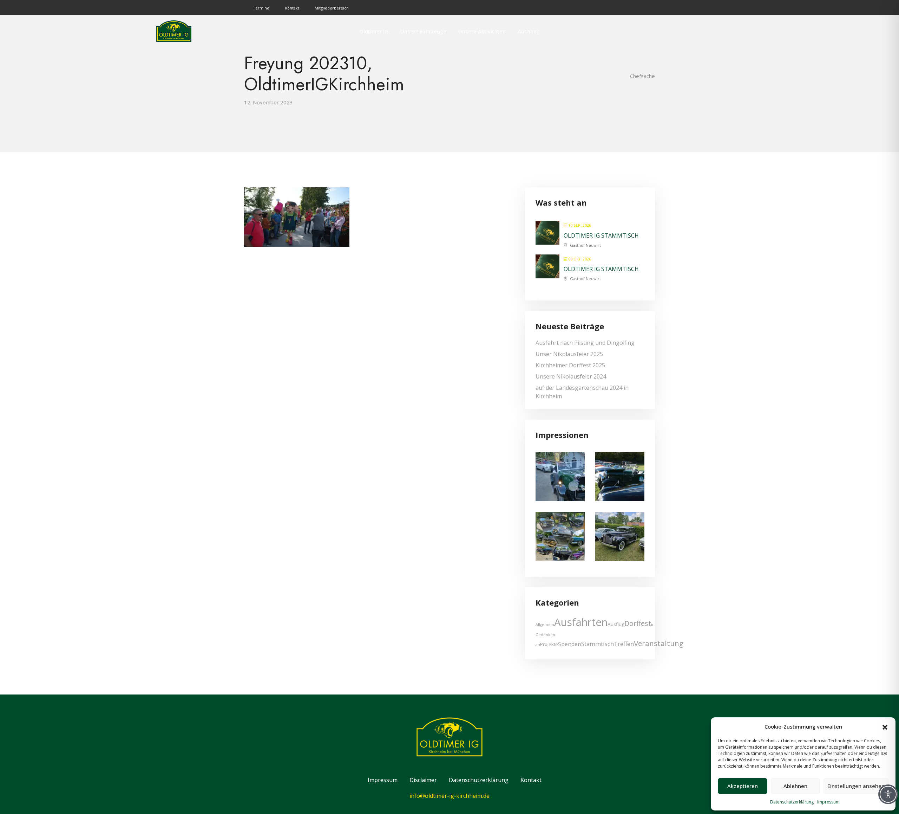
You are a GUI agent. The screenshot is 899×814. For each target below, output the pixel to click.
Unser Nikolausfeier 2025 (569, 354)
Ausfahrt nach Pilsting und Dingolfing (585, 343)
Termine (261, 8)
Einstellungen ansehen (856, 785)
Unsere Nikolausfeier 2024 (571, 376)
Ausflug (616, 624)
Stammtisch (597, 644)
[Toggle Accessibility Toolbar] (888, 794)
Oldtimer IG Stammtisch (601, 235)
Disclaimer (423, 780)
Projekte (549, 644)
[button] (884, 726)
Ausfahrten (581, 622)
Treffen (624, 644)
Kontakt (292, 8)
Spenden (569, 643)
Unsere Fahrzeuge (423, 31)
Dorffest (637, 623)
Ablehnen (795, 785)
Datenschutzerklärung (792, 802)
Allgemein (545, 624)
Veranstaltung (658, 643)
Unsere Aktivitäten (482, 31)
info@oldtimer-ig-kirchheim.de (449, 796)
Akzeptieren (742, 785)
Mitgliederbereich (332, 8)
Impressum (828, 802)
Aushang (529, 31)
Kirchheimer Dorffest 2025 (570, 365)
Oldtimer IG (373, 31)
